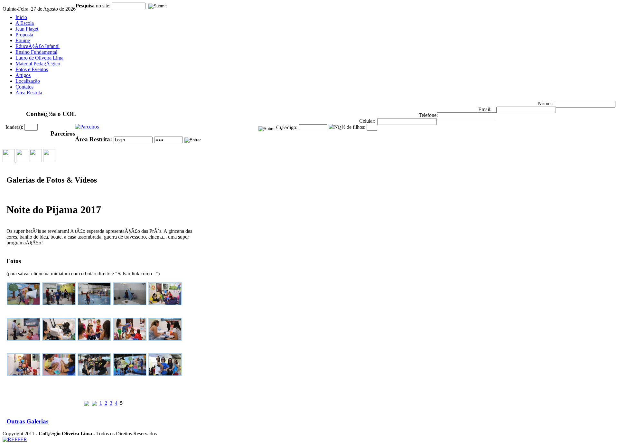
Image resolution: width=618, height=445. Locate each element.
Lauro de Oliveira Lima (39, 58)
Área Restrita (28, 92)
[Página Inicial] (86, 403)
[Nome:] (585, 104)
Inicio (21, 17)
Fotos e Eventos (31, 69)
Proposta (24, 34)
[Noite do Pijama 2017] (24, 305)
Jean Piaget (26, 29)
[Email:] (526, 110)
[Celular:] (407, 121)
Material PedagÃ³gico (37, 63)
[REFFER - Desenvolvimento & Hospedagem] (15, 439)
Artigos (23, 75)
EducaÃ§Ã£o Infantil (37, 46)
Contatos (24, 87)
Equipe (22, 40)
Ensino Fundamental (36, 52)
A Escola (24, 23)
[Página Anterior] (94, 403)
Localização (27, 81)
